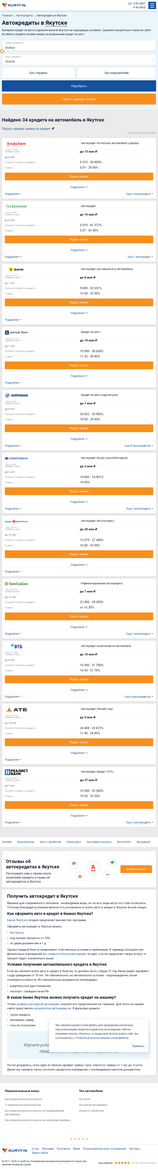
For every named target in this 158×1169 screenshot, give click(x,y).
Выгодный (143, 842)
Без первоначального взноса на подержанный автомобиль (34, 1112)
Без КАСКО (124, 842)
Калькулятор (25, 842)
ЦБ (130, 3)
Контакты (63, 1148)
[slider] (2, 51)
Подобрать (79, 86)
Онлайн (7, 842)
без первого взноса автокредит (65, 954)
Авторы (134, 1148)
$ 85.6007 (139, 3)
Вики (76, 1148)
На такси (84, 1099)
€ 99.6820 (139, 7)
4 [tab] (83, 1139)
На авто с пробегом (91, 1110)
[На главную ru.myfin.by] (14, 1151)
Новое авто (73, 842)
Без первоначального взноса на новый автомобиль (38, 1120)
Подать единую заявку (79, 99)
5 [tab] (87, 1139)
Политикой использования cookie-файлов (102, 1038)
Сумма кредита (14, 42)
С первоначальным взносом (23, 1105)
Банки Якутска (17, 920)
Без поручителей (117, 73)
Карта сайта (40, 1153)
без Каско (17, 932)
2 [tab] (75, 1139)
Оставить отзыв (136, 869)
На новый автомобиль (93, 1105)
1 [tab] (71, 1139)
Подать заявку (79, 176)
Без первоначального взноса (23, 1099)
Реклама (48, 1148)
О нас (35, 1148)
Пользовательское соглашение (104, 1148)
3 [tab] (79, 1139)
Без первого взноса (99, 842)
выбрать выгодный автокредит (38, 1004)
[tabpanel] (40, 1106)
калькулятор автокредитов (52, 1008)
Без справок (38, 73)
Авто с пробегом (50, 842)
